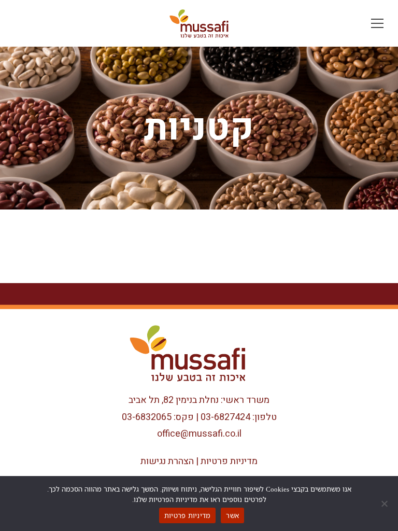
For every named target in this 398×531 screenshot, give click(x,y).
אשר (232, 515)
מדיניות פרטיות (229, 461)
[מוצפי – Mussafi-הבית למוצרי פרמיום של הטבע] (198, 23)
